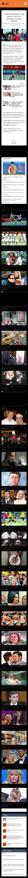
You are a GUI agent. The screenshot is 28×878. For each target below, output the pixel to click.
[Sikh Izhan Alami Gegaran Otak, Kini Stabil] (4, 831)
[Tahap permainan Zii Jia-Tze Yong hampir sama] (14, 182)
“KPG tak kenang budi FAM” (9, 855)
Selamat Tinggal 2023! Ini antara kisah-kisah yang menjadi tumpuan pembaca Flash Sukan (14, 865)
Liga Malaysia (15, 819)
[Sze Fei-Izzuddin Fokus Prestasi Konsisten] (14, 190)
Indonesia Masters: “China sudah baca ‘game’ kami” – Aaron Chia (12, 199)
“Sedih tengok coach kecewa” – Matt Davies (13, 874)
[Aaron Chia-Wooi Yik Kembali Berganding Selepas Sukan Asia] (4, 825)
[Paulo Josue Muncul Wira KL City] (4, 819)
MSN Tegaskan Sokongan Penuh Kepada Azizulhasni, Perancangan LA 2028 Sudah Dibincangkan (15, 837)
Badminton (14, 25)
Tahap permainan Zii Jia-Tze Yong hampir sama (13, 185)
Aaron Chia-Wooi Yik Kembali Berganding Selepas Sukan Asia (14, 824)
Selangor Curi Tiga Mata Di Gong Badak (15, 844)
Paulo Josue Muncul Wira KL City (14, 818)
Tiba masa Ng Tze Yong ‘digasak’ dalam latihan (13, 177)
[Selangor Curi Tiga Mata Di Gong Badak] (4, 844)
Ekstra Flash (15, 839)
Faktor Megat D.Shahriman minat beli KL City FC (13, 860)
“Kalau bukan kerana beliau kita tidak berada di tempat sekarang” (14, 870)
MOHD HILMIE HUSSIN (13, 23)
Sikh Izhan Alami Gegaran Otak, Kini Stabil (15, 830)
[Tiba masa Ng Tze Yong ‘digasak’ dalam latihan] (14, 168)
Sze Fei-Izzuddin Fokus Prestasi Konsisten (13, 192)
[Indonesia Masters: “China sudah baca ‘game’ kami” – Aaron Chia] (14, 196)
